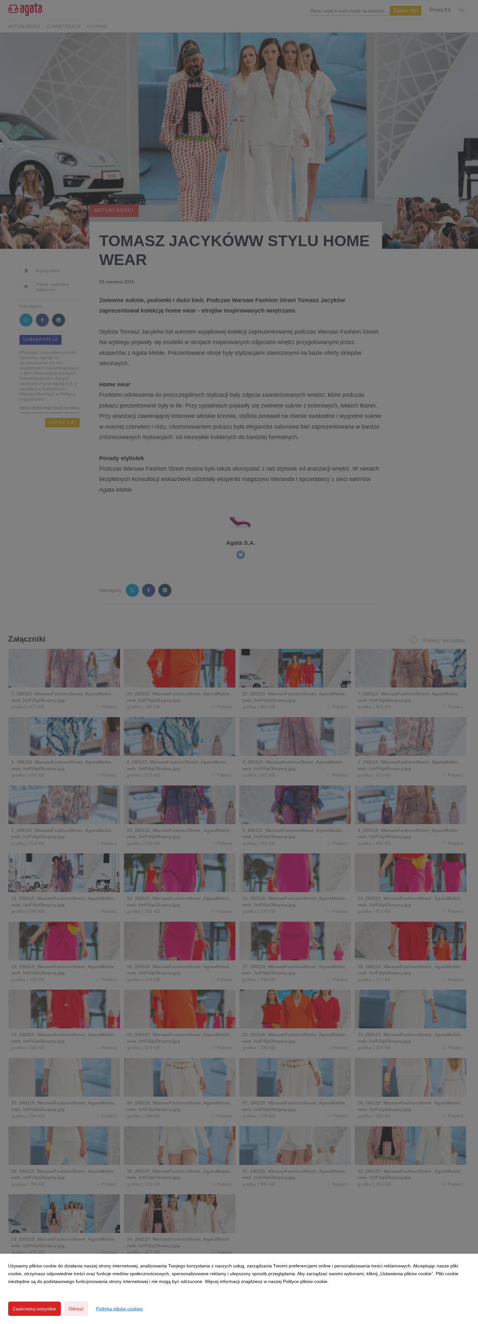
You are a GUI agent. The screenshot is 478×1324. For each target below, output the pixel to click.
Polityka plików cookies (119, 1308)
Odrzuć (76, 1308)
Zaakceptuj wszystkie (34, 1308)
